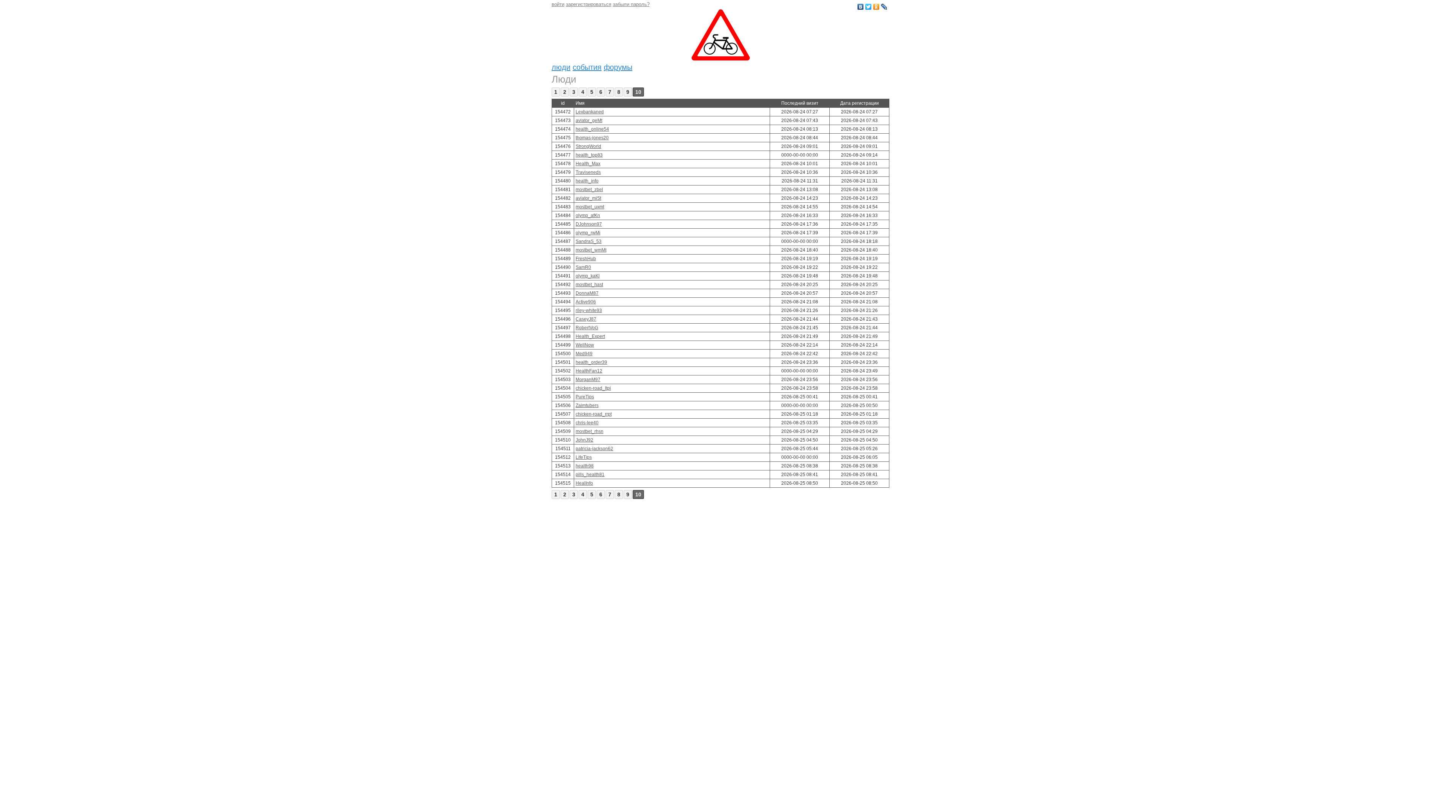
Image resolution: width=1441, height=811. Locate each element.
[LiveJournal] (884, 7)
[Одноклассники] (876, 7)
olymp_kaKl (588, 276)
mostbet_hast (589, 284)
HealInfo (584, 483)
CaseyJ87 (586, 319)
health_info (587, 181)
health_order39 (591, 362)
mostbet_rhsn (589, 431)
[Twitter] (868, 7)
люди (561, 67)
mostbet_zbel (589, 189)
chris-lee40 (587, 422)
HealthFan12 (589, 371)
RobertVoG (587, 327)
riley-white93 (589, 310)
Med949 (584, 353)
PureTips (585, 396)
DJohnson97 (589, 224)
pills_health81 (590, 474)
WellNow (585, 345)
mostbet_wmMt (591, 250)
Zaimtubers (587, 405)
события (587, 67)
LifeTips (584, 457)
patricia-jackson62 (594, 448)
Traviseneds (588, 172)
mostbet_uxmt (590, 207)
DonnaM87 (587, 293)
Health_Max (588, 163)
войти (558, 4)
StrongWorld (588, 146)
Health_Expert (590, 336)
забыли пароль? (631, 4)
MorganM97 (588, 379)
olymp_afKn (588, 215)
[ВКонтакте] (861, 7)
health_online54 (592, 129)
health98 (585, 466)
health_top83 (589, 155)
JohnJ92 (584, 440)
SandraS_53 (589, 241)
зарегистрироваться (588, 4)
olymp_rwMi (588, 232)
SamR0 (583, 267)
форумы (618, 67)
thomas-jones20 (592, 137)
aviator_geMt (589, 120)
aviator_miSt (588, 198)
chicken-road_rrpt (594, 414)
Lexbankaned (590, 112)
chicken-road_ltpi (593, 388)
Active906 (586, 302)
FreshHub (586, 258)
